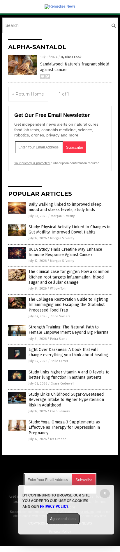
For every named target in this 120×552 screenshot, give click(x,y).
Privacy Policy (54, 506)
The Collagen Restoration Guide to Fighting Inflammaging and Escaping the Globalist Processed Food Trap (68, 304)
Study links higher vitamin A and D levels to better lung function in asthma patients (69, 375)
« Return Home (28, 94)
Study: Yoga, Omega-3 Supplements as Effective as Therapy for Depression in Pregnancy (64, 427)
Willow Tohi (58, 288)
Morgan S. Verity (63, 216)
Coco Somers (60, 316)
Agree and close (63, 518)
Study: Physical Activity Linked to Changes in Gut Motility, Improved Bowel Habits (69, 229)
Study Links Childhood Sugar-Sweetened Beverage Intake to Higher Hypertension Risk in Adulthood (66, 399)
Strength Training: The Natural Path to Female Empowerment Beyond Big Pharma (68, 330)
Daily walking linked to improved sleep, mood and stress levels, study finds (66, 207)
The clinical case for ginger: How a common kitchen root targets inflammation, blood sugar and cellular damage (69, 277)
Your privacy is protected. (32, 163)
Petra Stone (59, 339)
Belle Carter (59, 361)
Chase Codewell (62, 383)
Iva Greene (58, 439)
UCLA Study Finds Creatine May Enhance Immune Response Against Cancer (65, 252)
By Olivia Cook (71, 57)
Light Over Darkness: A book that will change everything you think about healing (68, 352)
